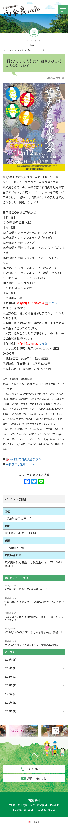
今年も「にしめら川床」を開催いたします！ (28, 587)
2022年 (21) (10, 694)
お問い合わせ (37, 778)
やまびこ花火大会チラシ (25, 459)
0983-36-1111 (36, 769)
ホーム (6, 50)
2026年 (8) (10, 659)
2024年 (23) (10, 676)
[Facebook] (27, 482)
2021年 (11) (10, 702)
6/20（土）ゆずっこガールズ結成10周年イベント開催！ (32, 601)
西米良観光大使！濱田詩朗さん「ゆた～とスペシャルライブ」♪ (33, 616)
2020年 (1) (10, 711)
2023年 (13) (10, 685)
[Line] (40, 482)
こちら (53, 303)
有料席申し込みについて (21, 464)
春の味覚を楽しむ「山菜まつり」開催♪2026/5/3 (31, 642)
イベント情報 (18, 50)
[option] (21, 730)
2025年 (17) (10, 668)
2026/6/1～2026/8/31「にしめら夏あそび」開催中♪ (33, 630)
